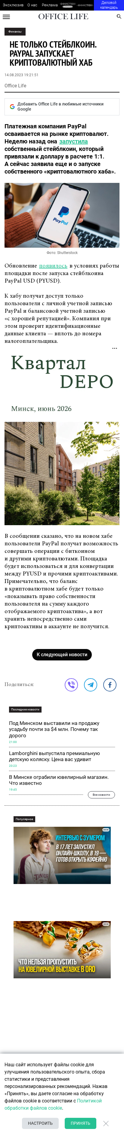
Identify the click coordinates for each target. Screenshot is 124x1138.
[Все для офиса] (85, 5)
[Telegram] (91, 685)
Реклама (50, 5)
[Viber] (71, 685)
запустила (73, 141)
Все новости (101, 794)
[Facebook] (110, 685)
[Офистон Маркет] (67, 5)
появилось (53, 266)
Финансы (15, 31)
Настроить (40, 1123)
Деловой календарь (109, 5)
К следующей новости (62, 654)
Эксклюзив (13, 5)
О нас (32, 5)
